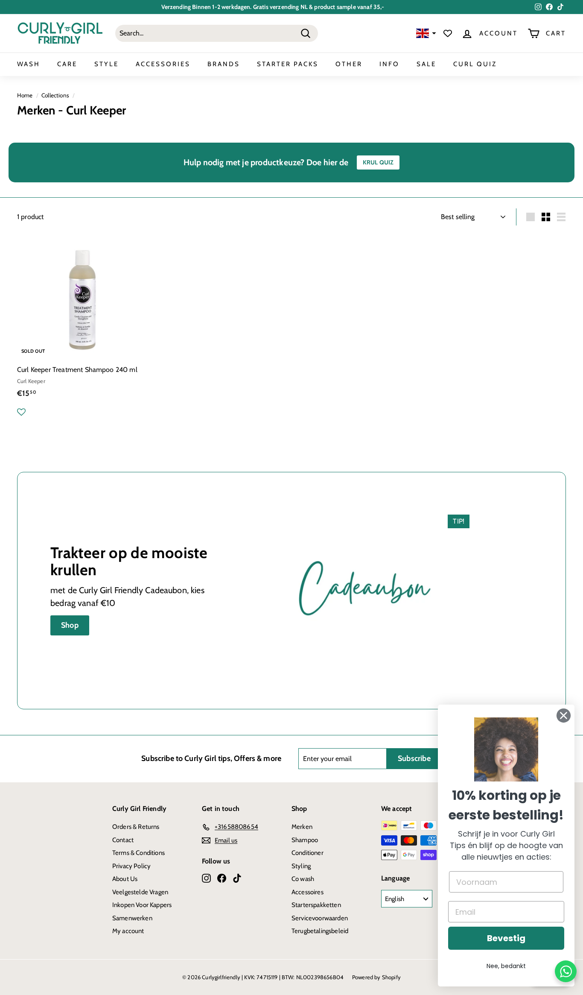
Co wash (303, 879)
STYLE (106, 64)
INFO (389, 64)
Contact (123, 840)
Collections (55, 95)
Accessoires (308, 892)
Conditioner (308, 853)
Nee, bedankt (506, 966)
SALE (426, 64)
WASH (28, 64)
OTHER (348, 64)
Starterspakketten (316, 905)
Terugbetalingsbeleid (320, 931)
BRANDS (223, 64)
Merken (302, 827)
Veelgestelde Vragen (140, 892)
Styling (301, 866)
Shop (70, 625)
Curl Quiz (475, 64)
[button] (425, 33)
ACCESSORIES (163, 64)
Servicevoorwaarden (320, 918)
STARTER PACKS (287, 64)
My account (128, 931)
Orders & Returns (136, 827)
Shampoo (305, 840)
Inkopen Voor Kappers (142, 905)
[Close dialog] (563, 715)
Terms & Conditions (138, 853)
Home (25, 95)
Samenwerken (132, 918)
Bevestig (506, 938)
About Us (124, 879)
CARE (67, 64)
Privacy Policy (131, 866)
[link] (506, 749)
